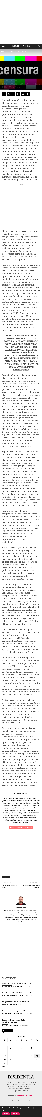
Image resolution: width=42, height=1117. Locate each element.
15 (31, 1052)
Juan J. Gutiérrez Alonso (15, 1013)
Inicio (2, 51)
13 (21, 1052)
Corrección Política (20, 51)
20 (21, 1056)
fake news (14, 877)
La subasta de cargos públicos (15, 1011)
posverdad (32, 877)
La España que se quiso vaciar (10, 886)
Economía (5, 1025)
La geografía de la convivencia (15, 1002)
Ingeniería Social (7, 986)
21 (26, 1056)
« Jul (3, 1066)
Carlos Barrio (21, 908)
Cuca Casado (13, 1004)
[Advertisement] (21, 22)
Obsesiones (9, 51)
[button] (3, 46)
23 (37, 1056)
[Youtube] (29, 1101)
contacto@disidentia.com (25, 1095)
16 (37, 1052)
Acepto (6, 1113)
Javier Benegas (17, 986)
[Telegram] (27, 94)
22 (32, 1056)
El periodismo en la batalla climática (31, 886)
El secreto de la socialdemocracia (16, 983)
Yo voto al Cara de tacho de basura (17, 992)
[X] (9, 94)
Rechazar (15, 1113)
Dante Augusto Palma (16, 995)
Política (5, 1013)
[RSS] (18, 1101)
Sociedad (5, 1004)
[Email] (23, 94)
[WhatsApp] (13, 94)
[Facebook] (4, 94)
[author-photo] (21, 905)
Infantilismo (6, 995)
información (22, 877)
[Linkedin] (18, 94)
